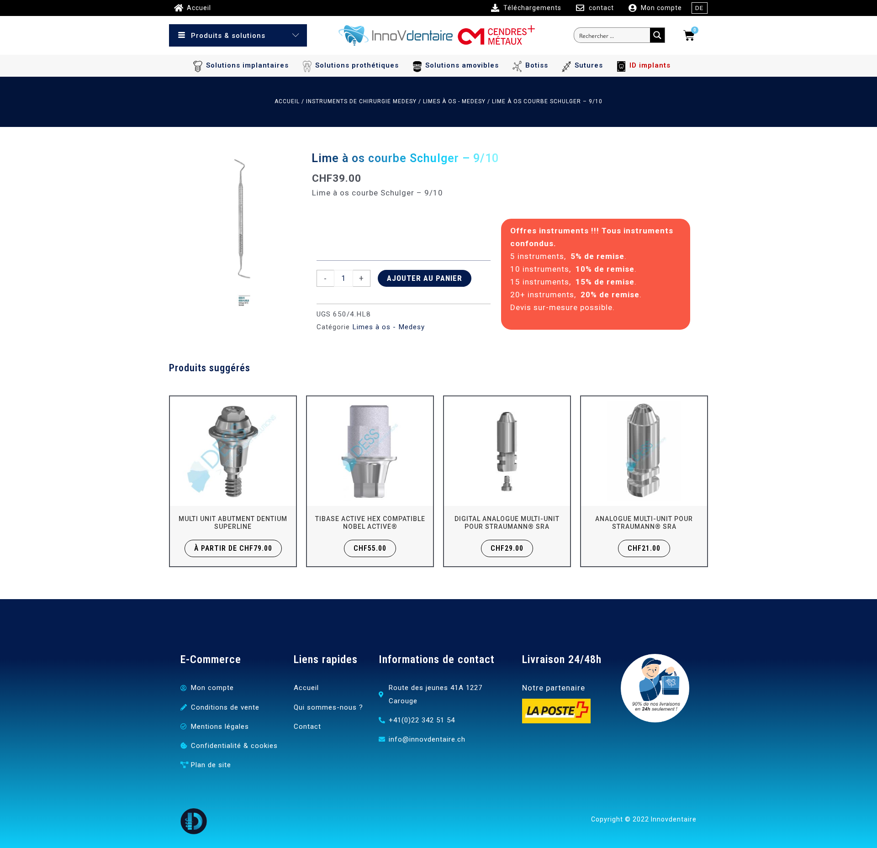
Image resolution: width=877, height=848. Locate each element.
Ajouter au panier (424, 278)
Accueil (287, 101)
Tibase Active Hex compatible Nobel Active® (370, 522)
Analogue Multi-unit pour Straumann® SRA (644, 522)
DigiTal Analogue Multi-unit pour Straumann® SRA (507, 522)
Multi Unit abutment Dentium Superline (233, 522)
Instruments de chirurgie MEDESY (361, 101)
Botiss (536, 65)
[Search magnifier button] (657, 35)
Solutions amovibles (462, 65)
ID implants (650, 65)
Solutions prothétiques (357, 65)
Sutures (589, 65)
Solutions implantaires (247, 65)
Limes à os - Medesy (454, 101)
